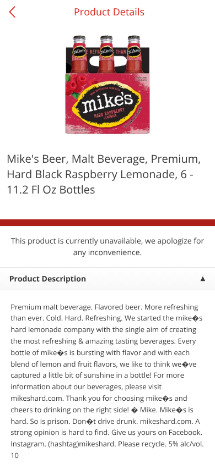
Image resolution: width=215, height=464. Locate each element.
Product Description (47, 279)
